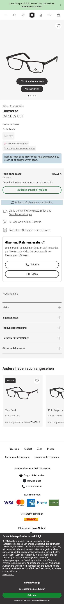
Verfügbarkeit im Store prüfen (21, 148)
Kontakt (28, 449)
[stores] (23, 15)
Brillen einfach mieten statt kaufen (34, 202)
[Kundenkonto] (41, 15)
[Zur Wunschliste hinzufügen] (58, 26)
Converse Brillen (17, 106)
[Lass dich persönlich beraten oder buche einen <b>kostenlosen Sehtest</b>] (32, 5)
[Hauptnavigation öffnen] (5, 15)
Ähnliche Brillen (32, 89)
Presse (51, 449)
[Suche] (14, 15)
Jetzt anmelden (44, 157)
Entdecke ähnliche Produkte (32, 189)
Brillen (5, 106)
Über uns (14, 449)
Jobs (39, 449)
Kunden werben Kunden (46, 457)
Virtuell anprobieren (34, 81)
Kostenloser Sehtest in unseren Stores (29, 230)
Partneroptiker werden (17, 457)
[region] (32, 401)
